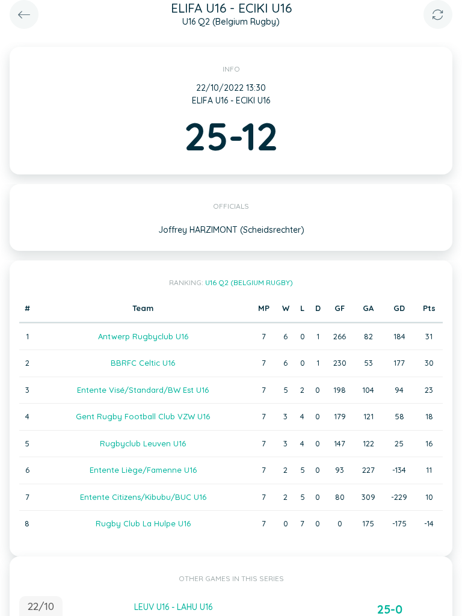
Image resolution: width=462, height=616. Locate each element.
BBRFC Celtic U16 (143, 363)
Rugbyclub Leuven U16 (143, 443)
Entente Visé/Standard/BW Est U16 (143, 390)
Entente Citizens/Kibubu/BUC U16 (143, 497)
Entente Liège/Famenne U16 (143, 470)
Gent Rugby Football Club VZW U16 (143, 416)
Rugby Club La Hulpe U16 (143, 523)
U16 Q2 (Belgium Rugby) (249, 282)
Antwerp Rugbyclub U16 (143, 336)
